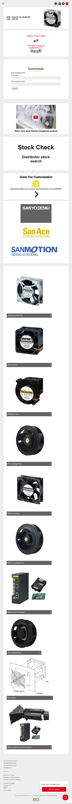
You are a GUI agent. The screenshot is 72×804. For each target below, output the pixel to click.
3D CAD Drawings (10, 763)
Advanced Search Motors (12, 780)
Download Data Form (18, 77)
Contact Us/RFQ (9, 783)
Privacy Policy (52, 795)
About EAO (7, 790)
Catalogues (7, 768)
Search (6, 771)
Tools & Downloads (10, 761)
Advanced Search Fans (12, 777)
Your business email (18, 81)
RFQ (5, 788)
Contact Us (7, 786)
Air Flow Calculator (10, 765)
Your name (14, 75)
